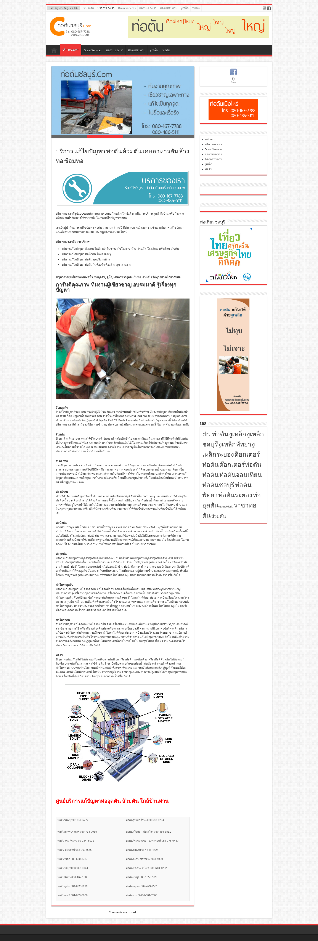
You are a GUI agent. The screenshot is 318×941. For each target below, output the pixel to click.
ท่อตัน (196, 8)
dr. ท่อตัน (215, 434)
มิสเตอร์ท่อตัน (226, 506)
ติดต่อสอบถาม (168, 8)
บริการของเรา (106, 8)
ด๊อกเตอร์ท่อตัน (240, 464)
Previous (48, 104)
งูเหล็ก (185, 8)
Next (197, 104)
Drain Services (127, 8)
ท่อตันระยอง (235, 495)
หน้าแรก (89, 8)
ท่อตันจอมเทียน (240, 475)
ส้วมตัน (218, 516)
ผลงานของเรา (147, 8)
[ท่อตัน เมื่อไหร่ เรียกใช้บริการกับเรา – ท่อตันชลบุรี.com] (71, 34)
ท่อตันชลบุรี (218, 485)
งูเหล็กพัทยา (235, 444)
